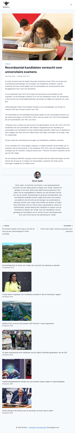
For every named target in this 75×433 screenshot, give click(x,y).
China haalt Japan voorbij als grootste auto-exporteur (57, 228)
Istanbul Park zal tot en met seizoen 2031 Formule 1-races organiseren (28, 323)
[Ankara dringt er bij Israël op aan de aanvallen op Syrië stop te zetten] (37, 398)
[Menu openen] (71, 4)
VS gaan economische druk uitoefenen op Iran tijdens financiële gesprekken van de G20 (34, 352)
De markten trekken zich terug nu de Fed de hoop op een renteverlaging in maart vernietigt (18, 230)
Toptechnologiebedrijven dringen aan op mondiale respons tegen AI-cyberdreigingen (33, 382)
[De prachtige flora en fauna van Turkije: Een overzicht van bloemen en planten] (37, 253)
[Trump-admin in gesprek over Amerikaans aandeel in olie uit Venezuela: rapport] (37, 282)
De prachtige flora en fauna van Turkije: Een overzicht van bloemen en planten (31, 265)
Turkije (7, 64)
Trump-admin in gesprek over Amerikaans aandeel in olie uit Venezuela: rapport (31, 294)
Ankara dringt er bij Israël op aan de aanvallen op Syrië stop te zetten (27, 411)
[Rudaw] (6, 4)
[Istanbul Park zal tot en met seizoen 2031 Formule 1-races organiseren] (37, 311)
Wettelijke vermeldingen (37, 427)
